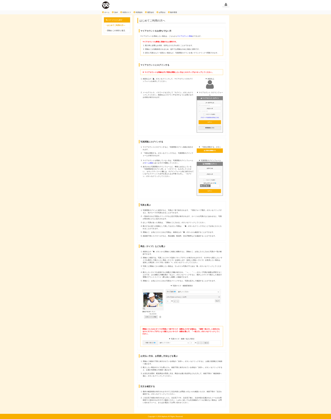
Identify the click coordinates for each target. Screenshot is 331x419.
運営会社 (150, 12)
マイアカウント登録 (184, 36)
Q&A (116, 12)
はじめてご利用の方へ (116, 25)
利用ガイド (126, 12)
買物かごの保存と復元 (116, 30)
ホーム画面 (148, 163)
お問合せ (162, 12)
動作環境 (173, 12)
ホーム (106, 12)
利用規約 (138, 12)
